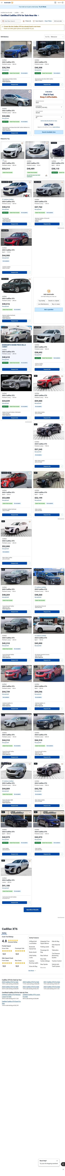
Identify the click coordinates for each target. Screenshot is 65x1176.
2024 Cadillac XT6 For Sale (10, 987)
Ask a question (48, 309)
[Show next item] (28, 334)
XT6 (22, 12)
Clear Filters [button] (48, 21)
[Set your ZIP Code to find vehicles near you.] (38, 15)
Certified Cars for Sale (6, 12)
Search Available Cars (49, 132)
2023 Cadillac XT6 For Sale (31, 982)
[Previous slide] (3, 160)
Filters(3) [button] (28, 21)
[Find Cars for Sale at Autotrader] (8, 2)
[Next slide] (61, 160)
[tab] (4, 933)
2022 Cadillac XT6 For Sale (31, 987)
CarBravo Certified (8, 199)
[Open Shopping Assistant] (63, 1164)
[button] (55, 3)
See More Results (32, 910)
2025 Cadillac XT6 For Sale (10, 982)
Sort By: (47, 37)
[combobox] (11, 21)
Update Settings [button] (56, 127)
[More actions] (29, 84)
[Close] (57, 1161)
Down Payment (39, 111)
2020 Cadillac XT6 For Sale (52, 987)
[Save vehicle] (29, 43)
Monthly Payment (40, 101)
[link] (24, 73)
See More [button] (31, 970)
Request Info (14, 84)
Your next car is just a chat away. (32, 7)
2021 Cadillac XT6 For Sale (52, 982)
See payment (5, 70)
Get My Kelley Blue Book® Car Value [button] (49, 120)
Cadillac (17, 12)
